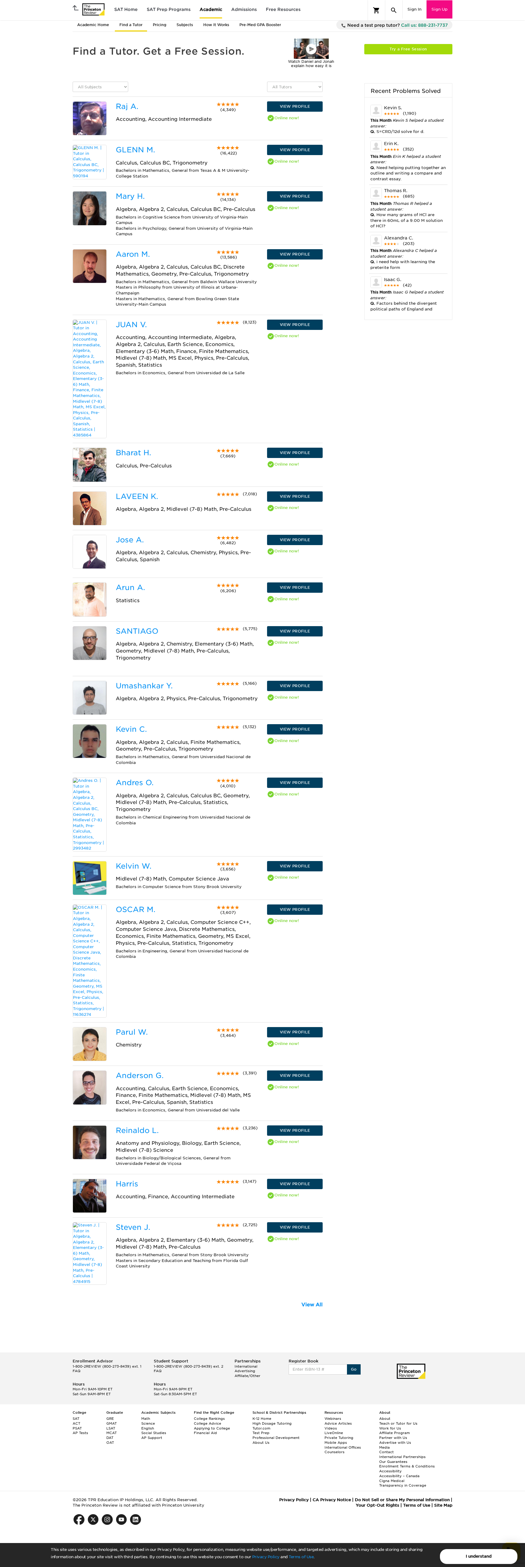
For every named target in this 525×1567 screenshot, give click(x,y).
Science (148, 1423)
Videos (330, 1428)
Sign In (414, 9)
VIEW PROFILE (295, 106)
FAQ (77, 1371)
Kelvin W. (133, 866)
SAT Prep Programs (168, 9)
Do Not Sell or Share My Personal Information (402, 1499)
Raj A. (127, 106)
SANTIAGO (137, 631)
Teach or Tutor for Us (398, 1423)
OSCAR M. (135, 909)
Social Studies (153, 1433)
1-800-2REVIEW (107, 1366)
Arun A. (130, 587)
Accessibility (390, 1471)
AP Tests (80, 1433)
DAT (109, 1438)
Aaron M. (133, 254)
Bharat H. (133, 452)
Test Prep (260, 1433)
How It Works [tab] (216, 24)
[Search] (393, 10)
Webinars (332, 1418)
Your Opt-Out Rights (377, 1505)
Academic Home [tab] (93, 24)
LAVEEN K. (137, 496)
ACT (76, 1423)
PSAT (77, 1428)
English (147, 1428)
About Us (260, 1442)
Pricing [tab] (159, 24)
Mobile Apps (335, 1442)
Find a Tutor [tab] (130, 24)
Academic (211, 9)
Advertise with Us (395, 1442)
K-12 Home (261, 1418)
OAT (110, 1442)
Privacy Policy (266, 1557)
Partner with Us (393, 1438)
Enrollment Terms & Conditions (407, 1466)
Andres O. (134, 782)
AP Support (151, 1438)
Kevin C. (131, 729)
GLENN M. (135, 149)
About (384, 1418)
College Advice (207, 1423)
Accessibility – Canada (399, 1476)
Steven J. (133, 1227)
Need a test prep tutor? (397, 25)
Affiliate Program (394, 1433)
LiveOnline (333, 1433)
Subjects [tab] (185, 24)
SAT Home (126, 9)
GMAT (111, 1423)
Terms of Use (301, 1557)
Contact (386, 1452)
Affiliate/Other (247, 1376)
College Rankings (209, 1418)
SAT (76, 1418)
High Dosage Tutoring (272, 1423)
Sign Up (439, 9)
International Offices (342, 1447)
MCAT (111, 1433)
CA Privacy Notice (332, 1499)
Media (384, 1447)
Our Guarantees (393, 1462)
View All (312, 1305)
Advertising (245, 1371)
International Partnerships (402, 1457)
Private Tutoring (338, 1438)
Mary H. (130, 196)
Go (354, 1369)
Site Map (443, 1505)
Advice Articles (338, 1423)
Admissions (244, 9)
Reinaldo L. (137, 1130)
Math (145, 1418)
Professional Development (276, 1438)
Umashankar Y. (144, 685)
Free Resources (283, 9)
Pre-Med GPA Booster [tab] (260, 24)
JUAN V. (131, 324)
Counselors (334, 1452)
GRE (110, 1418)
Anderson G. (139, 1075)
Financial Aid (205, 1433)
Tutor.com (261, 1428)
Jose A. (130, 539)
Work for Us (390, 1428)
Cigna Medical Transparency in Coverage (402, 1483)
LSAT (110, 1428)
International (246, 1366)
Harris (127, 1183)
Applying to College (212, 1428)
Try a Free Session (408, 49)
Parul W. (132, 1032)
